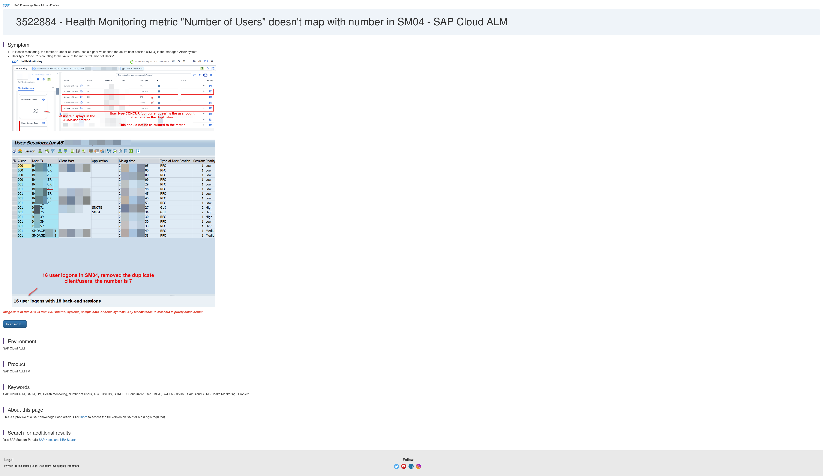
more (83, 417)
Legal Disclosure (41, 465)
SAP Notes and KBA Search (58, 439)
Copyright (59, 465)
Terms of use (22, 465)
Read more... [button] (15, 324)
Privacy (8, 465)
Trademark (72, 465)
